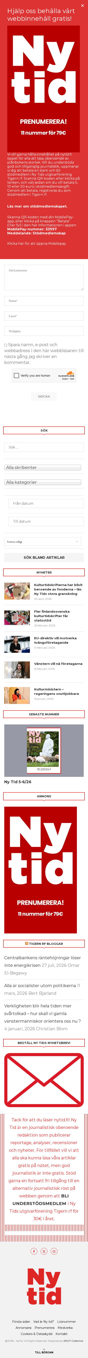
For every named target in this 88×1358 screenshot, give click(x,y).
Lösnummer (66, 1322)
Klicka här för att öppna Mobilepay (36, 244)
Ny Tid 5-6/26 (17, 782)
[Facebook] (34, 1251)
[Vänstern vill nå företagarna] (17, 669)
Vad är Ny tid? (43, 1322)
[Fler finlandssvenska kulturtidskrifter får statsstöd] (17, 617)
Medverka (65, 1328)
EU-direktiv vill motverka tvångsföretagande (55, 640)
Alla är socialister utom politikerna (40, 985)
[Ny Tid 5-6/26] (44, 750)
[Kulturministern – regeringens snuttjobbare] (17, 695)
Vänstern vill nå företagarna (58, 664)
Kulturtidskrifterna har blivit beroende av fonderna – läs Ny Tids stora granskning (58, 589)
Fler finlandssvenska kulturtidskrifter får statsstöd (52, 615)
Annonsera (23, 1328)
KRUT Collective (73, 1340)
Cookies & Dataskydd (36, 1334)
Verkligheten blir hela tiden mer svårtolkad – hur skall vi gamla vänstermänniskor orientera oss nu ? (42, 1013)
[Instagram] (54, 1251)
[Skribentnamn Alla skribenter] (44, 467)
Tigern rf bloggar (46, 944)
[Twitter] (44, 1251)
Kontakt (61, 1334)
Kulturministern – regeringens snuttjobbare (56, 691)
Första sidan (21, 1322)
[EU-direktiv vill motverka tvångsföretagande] (17, 644)
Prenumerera (44, 1328)
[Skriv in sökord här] (44, 447)
